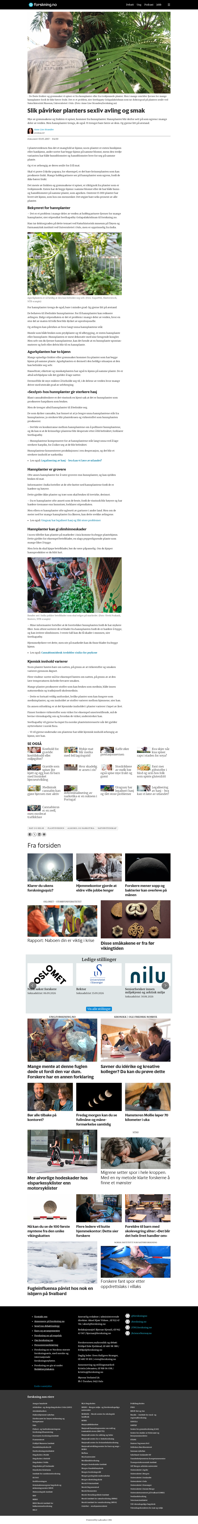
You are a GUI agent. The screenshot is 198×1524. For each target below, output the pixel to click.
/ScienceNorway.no (141, 1333)
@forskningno (139, 1316)
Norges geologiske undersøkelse (95, 1476)
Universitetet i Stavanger (141, 1485)
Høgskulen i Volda (40, 1462)
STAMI (133, 1439)
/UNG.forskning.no (141, 1327)
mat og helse (36, 828)
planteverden (56, 828)
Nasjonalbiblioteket (89, 1424)
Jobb (159, 4)
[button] (32, 985)
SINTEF (133, 1425)
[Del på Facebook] (29, 834)
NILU (35, 1510)
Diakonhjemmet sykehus (43, 1415)
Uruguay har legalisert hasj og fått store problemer (71, 520)
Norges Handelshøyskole (92, 1468)
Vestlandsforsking (138, 1496)
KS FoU (36, 1477)
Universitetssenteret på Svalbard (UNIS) (147, 1493)
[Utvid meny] (169, 4)
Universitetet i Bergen (139, 1474)
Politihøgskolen (137, 1403)
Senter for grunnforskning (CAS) (144, 1429)
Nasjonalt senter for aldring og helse (97, 1435)
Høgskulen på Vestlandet (43, 1466)
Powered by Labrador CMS (99, 1520)
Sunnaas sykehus (137, 1451)
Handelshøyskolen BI (42, 1447)
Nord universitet (88, 1457)
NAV (34, 1495)
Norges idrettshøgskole (91, 1479)
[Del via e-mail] (44, 834)
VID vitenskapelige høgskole (142, 1504)
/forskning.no (138, 1321)
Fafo (34, 1425)
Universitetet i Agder (139, 1470)
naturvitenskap (107, 828)
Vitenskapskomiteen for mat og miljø (146, 1508)
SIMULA (134, 1421)
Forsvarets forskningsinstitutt (46, 1436)
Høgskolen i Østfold (41, 1458)
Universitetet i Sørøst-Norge (142, 1489)
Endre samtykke (43, 1386)
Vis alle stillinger (99, 1009)
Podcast (148, 4)
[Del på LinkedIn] (39, 834)
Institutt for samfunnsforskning (46, 1474)
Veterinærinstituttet (138, 1500)
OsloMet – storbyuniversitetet (94, 1506)
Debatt (130, 4)
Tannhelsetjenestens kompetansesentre (147, 1458)
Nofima (84, 1453)
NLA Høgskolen (88, 1403)
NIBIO (35, 1499)
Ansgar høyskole (40, 1403)
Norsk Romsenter (89, 1491)
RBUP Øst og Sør (137, 1411)
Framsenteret (38, 1439)
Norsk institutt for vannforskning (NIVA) (99, 1502)
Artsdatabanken (39, 1411)
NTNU (84, 1420)
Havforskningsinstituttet (43, 1451)
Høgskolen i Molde (41, 1455)
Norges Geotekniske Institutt (94, 1464)
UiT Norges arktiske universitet (143, 1466)
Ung (139, 4)
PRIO (132, 1407)
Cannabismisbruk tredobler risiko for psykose (69, 652)
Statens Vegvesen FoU (139, 1443)
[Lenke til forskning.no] (74, 3)
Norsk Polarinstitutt (90, 1483)
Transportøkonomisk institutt (143, 1462)
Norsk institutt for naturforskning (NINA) (99, 1498)
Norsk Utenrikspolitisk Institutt (95, 1495)
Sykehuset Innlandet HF (140, 1455)
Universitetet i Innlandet (140, 1477)
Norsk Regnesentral (90, 1487)
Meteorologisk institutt (43, 1492)
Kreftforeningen (40, 1481)
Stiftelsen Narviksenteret (141, 1447)
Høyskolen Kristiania (42, 1470)
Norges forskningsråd (91, 1472)
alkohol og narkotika (80, 828)
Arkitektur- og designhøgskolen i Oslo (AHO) (52, 1407)
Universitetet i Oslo (138, 1481)
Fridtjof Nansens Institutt (43, 1443)
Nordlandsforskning (90, 1460)
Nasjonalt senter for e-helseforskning (97, 1439)
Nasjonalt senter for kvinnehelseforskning (100, 1442)
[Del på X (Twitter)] (34, 834)
